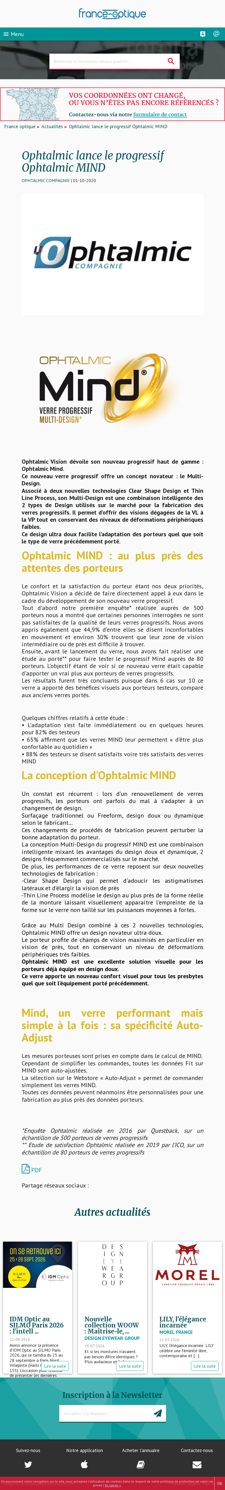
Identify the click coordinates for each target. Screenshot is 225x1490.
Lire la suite (55, 1366)
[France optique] (112, 13)
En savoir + (113, 1485)
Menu (13, 34)
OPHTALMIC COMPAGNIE (46, 180)
